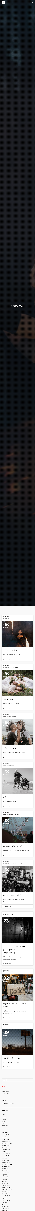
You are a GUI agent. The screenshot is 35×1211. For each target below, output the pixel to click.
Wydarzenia (13, 716)
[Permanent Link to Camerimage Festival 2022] (17, 879)
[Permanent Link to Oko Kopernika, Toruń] (17, 830)
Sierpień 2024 (6, 1168)
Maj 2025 (4, 1151)
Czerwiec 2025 (6, 1149)
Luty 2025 (4, 1158)
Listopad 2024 (6, 1162)
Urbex (3, 1123)
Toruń (12, 814)
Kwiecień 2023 (6, 1200)
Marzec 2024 (5, 1179)
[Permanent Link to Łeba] (17, 781)
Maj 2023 (4, 1198)
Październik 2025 (7, 1143)
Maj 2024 (4, 1175)
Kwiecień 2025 (6, 1154)
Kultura (5, 618)
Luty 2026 (4, 1137)
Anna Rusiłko (8, 659)
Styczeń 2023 (5, 1206)
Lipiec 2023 (5, 1194)
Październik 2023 (7, 1189)
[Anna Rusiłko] (3, 2)
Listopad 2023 (6, 1187)
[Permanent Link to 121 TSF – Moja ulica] (17, 1042)
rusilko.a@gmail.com (8, 1103)
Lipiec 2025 (5, 1147)
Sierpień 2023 (6, 1191)
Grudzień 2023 (6, 1185)
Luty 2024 (4, 1181)
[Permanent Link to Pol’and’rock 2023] (17, 732)
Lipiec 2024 (5, 1170)
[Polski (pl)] (2, 1086)
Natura (16, 667)
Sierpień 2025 (6, 1145)
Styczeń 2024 (5, 1183)
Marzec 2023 (5, 1202)
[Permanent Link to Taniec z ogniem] (17, 634)
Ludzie (8, 618)
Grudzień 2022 (6, 1208)
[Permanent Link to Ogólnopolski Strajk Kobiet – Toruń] (17, 987)
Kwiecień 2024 (6, 1177)
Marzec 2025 (5, 1156)
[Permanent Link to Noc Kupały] (17, 683)
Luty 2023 (4, 1204)
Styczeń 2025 (5, 1160)
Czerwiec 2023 (6, 1196)
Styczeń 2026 (5, 1139)
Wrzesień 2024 (6, 1166)
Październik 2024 (7, 1164)
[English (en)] (4, 1086)
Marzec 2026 (5, 1135)
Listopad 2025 (6, 1141)
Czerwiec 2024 (6, 1173)
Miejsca (12, 667)
